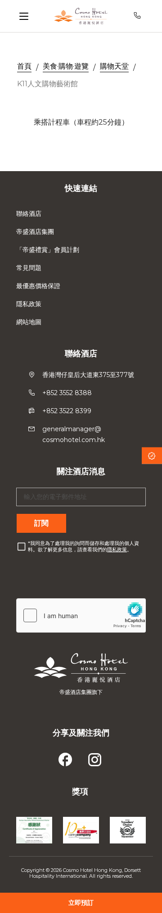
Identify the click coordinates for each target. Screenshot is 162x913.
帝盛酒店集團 (35, 232)
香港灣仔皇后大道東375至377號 (88, 375)
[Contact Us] (139, 16)
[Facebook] (66, 757)
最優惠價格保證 (38, 286)
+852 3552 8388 (67, 393)
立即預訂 (81, 903)
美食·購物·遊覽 (66, 66)
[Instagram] (95, 757)
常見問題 (28, 268)
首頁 (24, 66)
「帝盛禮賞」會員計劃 (47, 250)
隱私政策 (28, 304)
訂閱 (41, 523)
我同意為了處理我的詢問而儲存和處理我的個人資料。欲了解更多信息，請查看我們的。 (83, 546)
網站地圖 (28, 322)
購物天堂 (114, 66)
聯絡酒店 (28, 214)
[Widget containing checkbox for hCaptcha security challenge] (81, 615)
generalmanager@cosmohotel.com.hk (73, 434)
